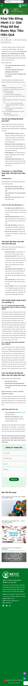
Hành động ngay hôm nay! (12, 115)
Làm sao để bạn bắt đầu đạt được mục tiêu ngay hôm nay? (13, 112)
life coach (7, 523)
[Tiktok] (10, 605)
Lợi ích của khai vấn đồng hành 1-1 (14, 94)
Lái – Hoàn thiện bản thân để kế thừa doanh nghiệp (14, 109)
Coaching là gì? (9, 92)
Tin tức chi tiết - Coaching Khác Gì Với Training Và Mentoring (13, 550)
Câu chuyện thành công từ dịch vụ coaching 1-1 (14, 100)
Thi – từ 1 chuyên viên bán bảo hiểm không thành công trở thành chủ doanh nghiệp (15, 105)
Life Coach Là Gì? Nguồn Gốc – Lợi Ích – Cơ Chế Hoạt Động (14, 521)
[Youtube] (6, 605)
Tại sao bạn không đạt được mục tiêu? (12, 87)
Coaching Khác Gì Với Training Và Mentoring (11, 548)
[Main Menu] (2, 5)
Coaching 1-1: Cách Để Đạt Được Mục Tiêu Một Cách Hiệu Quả (14, 90)
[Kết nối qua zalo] (24, 678)
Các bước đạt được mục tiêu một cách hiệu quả (14, 97)
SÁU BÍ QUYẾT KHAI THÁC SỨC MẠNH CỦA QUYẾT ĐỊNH (13, 497)
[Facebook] (3, 605)
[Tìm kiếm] (22, 1)
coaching (3, 523)
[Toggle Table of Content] (23, 86)
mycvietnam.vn (19, 412)
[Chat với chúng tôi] (24, 673)
